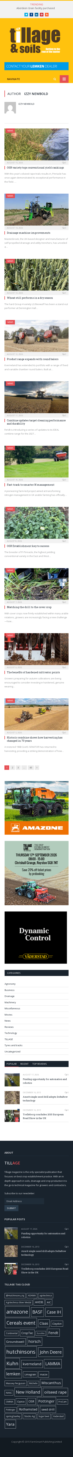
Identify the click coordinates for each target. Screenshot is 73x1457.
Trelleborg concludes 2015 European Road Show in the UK (43, 1116)
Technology (11, 1033)
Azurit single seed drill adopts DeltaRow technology (45, 1098)
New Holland (28, 1392)
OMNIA (9, 1401)
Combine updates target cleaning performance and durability (36, 422)
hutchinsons (20, 1351)
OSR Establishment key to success (28, 546)
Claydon (57, 1323)
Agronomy (10, 983)
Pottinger (46, 1401)
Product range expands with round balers (33, 359)
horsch (34, 1341)
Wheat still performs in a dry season (30, 297)
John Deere (51, 1352)
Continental (12, 1333)
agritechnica (46, 1295)
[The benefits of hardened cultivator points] (36, 650)
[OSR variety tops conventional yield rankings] (36, 145)
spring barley (13, 1416)
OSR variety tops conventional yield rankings (35, 167)
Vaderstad (58, 1416)
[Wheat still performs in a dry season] (36, 276)
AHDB (39, 1302)
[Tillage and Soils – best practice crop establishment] (36, 41)
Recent (24, 1063)
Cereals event (20, 1322)
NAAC (9, 1392)
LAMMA (52, 1363)
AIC (49, 1302)
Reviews (9, 1027)
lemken (13, 1374)
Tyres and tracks (14, 1045)
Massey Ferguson (15, 1383)
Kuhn (12, 1363)
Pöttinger (10, 1409)
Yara (10, 1424)
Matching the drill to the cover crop (29, 607)
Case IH (54, 1312)
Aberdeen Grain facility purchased (35, 8)
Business (10, 990)
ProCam (62, 1401)
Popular (12, 1063)
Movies (8, 1014)
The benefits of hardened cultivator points (34, 672)
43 (31, 767)
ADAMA (32, 1295)
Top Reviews (39, 1063)
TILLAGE (9, 1039)
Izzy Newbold (26, 103)
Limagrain (30, 1374)
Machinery (10, 1002)
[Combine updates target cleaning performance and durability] (36, 398)
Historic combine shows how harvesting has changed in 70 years (35, 739)
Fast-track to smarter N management (31, 484)
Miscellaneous (12, 1008)
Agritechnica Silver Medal (18, 1302)
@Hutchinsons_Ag (15, 1295)
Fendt (53, 1332)
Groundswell (15, 1342)
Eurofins (40, 1333)
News (10, 130)
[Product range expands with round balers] (36, 337)
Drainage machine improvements (29, 232)
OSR (31, 1401)
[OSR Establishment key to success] (36, 524)
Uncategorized (12, 1051)
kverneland (32, 1364)
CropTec (27, 1333)
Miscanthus (51, 1382)
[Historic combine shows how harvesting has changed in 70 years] (36, 715)
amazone (17, 1311)
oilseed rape (55, 1392)
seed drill (48, 1409)
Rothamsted (28, 1409)
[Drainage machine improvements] (36, 211)
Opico (21, 1401)
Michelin (33, 1383)
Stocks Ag (29, 1416)
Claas (44, 1323)
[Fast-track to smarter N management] (36, 463)
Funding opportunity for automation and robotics (45, 1081)
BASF (37, 1312)
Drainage (10, 996)
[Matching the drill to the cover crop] (36, 585)
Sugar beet (43, 1416)
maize (43, 1374)
